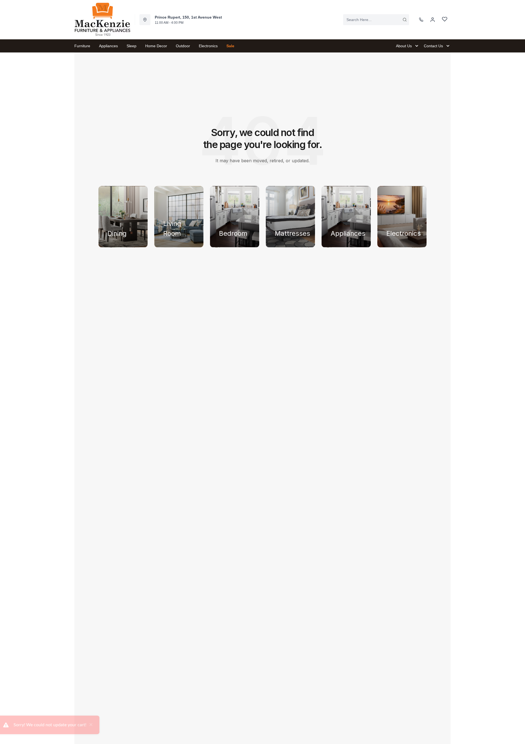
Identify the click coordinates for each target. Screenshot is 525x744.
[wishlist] (444, 19)
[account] (432, 19)
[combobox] (376, 19)
